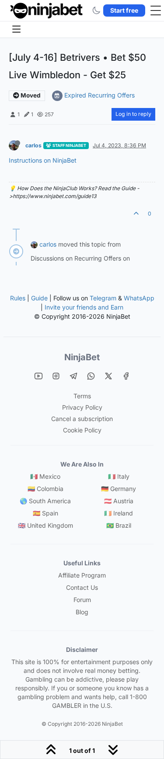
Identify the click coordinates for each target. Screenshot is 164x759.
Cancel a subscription (82, 418)
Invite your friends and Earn (84, 307)
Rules (17, 298)
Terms (82, 396)
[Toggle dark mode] (96, 10)
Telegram (103, 298)
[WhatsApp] (91, 376)
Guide (39, 298)
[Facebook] (126, 376)
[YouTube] (38, 376)
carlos (33, 145)
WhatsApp (139, 298)
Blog (82, 612)
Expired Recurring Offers (99, 95)
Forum (82, 599)
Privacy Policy (82, 407)
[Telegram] (73, 376)
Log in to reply (133, 114)
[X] (108, 376)
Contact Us (82, 587)
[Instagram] (56, 376)
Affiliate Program (82, 575)
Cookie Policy (82, 430)
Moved (30, 95)
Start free (124, 10)
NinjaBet (82, 357)
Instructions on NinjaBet (43, 160)
